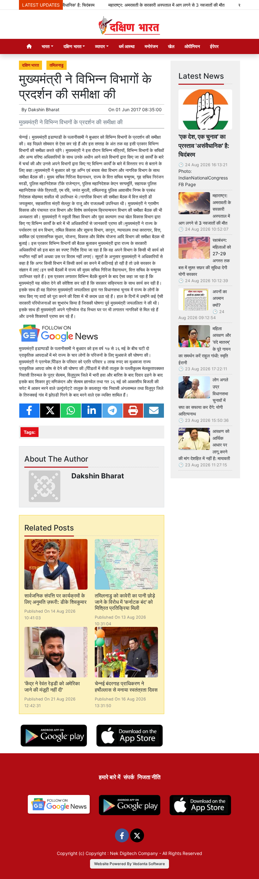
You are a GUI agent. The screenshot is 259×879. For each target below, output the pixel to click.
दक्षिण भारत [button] (72, 46)
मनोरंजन (151, 46)
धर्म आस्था (127, 46)
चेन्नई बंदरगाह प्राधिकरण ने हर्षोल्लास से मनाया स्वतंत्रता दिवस (126, 686)
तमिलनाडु (56, 65)
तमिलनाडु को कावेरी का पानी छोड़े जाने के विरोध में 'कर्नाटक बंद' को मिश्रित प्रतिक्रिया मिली (125, 601)
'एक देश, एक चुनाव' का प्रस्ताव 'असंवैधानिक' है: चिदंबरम (203, 146)
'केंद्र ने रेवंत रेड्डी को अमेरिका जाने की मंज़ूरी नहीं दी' (52, 686)
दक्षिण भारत (30, 65)
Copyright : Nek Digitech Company (122, 853)
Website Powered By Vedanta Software (129, 863)
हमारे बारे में (109, 777)
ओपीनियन (192, 46)
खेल (171, 46)
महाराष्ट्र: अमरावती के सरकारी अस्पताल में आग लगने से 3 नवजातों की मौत (156, 5)
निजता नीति (148, 777)
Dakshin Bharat (43, 109)
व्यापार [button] (100, 46)
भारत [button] (46, 46)
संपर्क (128, 777)
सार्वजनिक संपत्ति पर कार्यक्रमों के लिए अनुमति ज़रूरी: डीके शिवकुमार (55, 598)
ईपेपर (214, 46)
